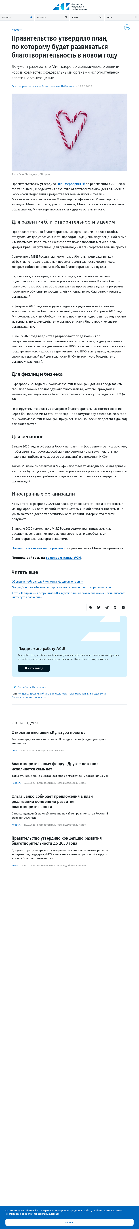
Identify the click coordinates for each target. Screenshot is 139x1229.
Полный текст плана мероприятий (37, 548)
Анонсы (16, 750)
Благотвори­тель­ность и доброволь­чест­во (36, 86)
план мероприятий (80, 693)
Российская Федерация (32, 687)
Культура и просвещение (50, 750)
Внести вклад (34, 668)
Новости (17, 29)
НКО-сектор (68, 86)
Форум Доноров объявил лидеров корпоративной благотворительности (61, 587)
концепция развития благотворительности (43, 693)
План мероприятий (71, 184)
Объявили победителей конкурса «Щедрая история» (47, 581)
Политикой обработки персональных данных (33, 1213)
